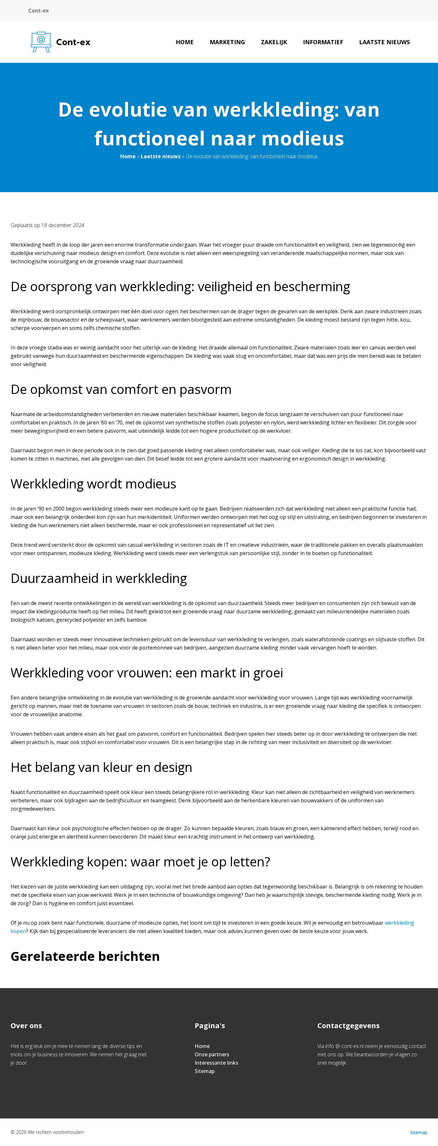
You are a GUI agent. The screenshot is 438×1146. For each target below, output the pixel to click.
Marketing (227, 42)
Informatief (323, 42)
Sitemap (205, 1071)
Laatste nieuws (384, 42)
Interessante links (216, 1062)
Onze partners (212, 1054)
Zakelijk (274, 42)
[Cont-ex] (60, 42)
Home (185, 42)
